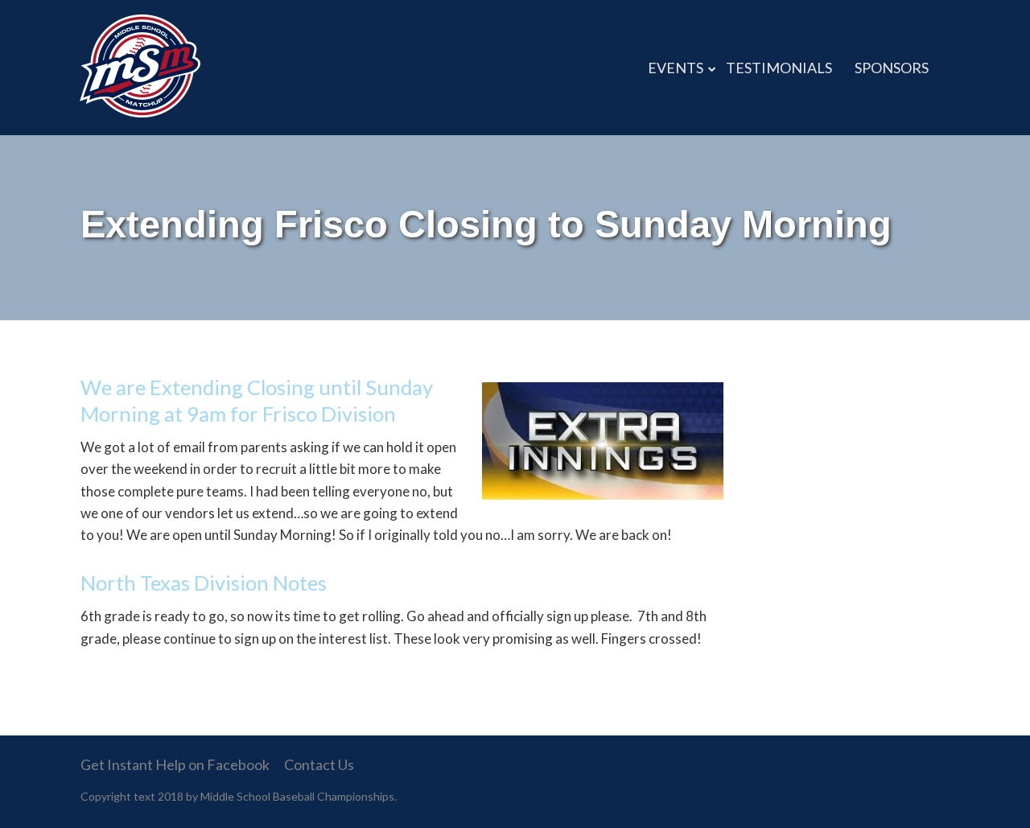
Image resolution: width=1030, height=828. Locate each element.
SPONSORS (892, 67)
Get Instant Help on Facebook (175, 764)
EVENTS (675, 67)
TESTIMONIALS (779, 67)
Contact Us (319, 764)
